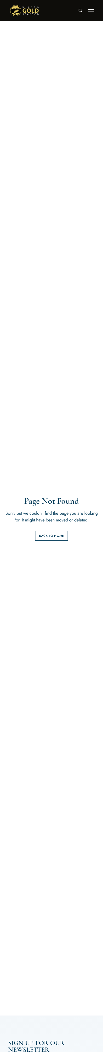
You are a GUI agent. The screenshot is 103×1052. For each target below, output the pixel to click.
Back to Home (51, 535)
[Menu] (90, 10)
